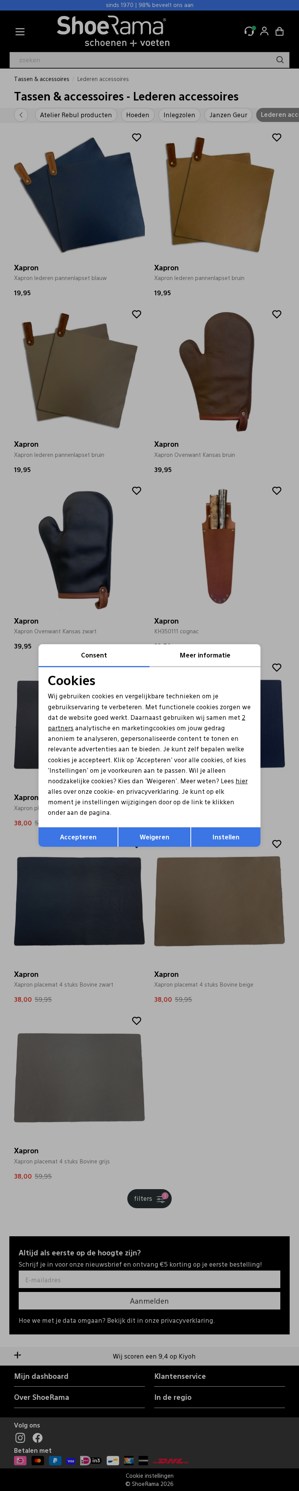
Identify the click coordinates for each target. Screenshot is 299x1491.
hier (242, 781)
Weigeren (154, 837)
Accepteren (78, 837)
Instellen (226, 837)
